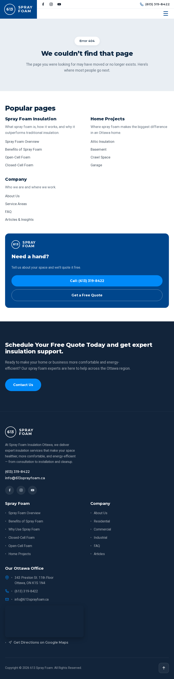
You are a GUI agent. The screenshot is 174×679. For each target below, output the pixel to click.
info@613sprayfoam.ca (25, 478)
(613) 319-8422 (157, 4)
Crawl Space (100, 157)
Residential (102, 521)
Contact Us (23, 385)
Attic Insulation (102, 142)
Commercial (102, 529)
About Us (12, 196)
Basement (99, 149)
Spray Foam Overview (22, 142)
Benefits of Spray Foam (23, 149)
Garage (96, 165)
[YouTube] (59, 4)
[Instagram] (51, 4)
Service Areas (16, 204)
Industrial (100, 538)
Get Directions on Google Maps (41, 642)
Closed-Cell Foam (19, 165)
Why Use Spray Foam (24, 529)
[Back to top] (164, 668)
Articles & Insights (19, 220)
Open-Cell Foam (17, 157)
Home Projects (19, 554)
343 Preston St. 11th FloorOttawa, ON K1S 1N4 (34, 580)
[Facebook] (43, 4)
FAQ (8, 212)
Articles (99, 554)
